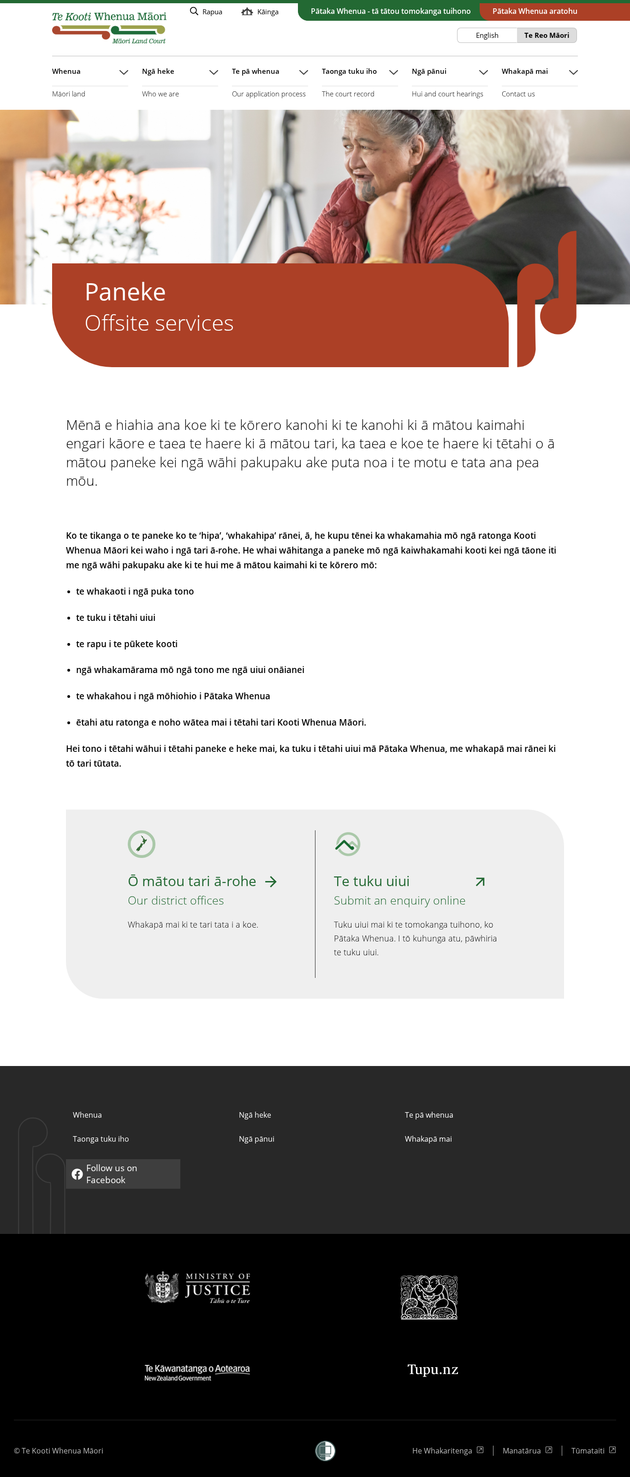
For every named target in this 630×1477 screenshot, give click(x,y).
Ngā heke (255, 1115)
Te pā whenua (429, 1115)
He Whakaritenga (443, 1451)
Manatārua (528, 1451)
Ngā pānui (256, 1139)
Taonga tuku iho (101, 1139)
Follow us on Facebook (106, 1174)
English (487, 35)
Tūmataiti (593, 1451)
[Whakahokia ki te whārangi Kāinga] (109, 27)
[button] (325, 1451)
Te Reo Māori (547, 35)
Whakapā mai (428, 1139)
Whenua (87, 1115)
